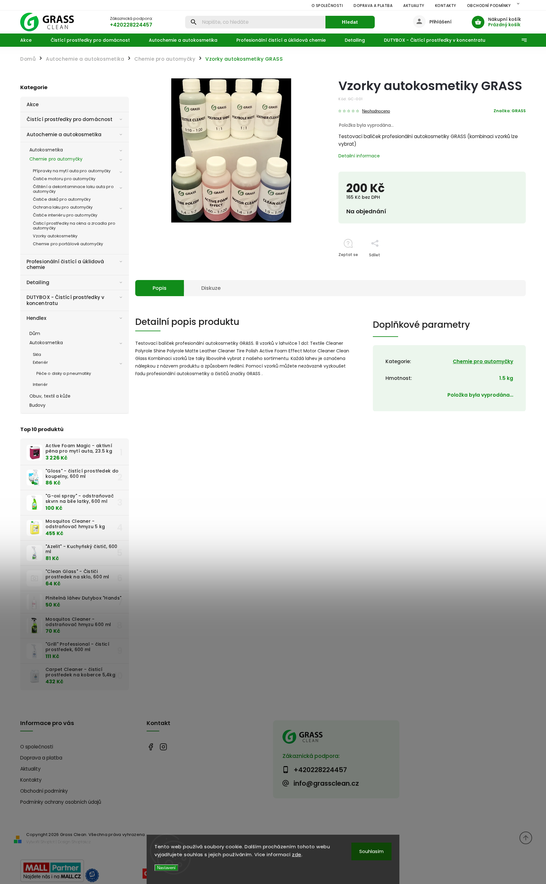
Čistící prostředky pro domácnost (69, 119)
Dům (34, 333)
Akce (33, 104)
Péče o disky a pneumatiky (63, 373)
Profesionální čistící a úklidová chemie (65, 264)
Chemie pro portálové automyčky (68, 244)
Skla (37, 354)
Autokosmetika (46, 150)
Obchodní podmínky (489, 5)
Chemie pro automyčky (55, 159)
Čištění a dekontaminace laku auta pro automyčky (73, 189)
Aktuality (413, 5)
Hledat (350, 22)
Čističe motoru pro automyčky (64, 178)
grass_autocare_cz (163, 747)
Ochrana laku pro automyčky (63, 207)
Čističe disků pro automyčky (62, 199)
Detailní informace (359, 156)
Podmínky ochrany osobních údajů (60, 802)
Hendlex (36, 318)
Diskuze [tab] (211, 288)
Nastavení (166, 867)
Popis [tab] (160, 288)
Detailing (38, 282)
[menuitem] (30, 40)
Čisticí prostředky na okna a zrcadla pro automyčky (74, 226)
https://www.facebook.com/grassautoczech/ (151, 747)
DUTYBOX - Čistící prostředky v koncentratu (65, 300)
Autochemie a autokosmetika (64, 134)
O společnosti (327, 5)
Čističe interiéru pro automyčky (65, 215)
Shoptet (48, 841)
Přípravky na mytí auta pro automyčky (72, 171)
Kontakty (445, 5)
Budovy (37, 405)
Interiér (40, 384)
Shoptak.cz (81, 841)
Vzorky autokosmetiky (55, 236)
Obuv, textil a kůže (49, 396)
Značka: (510, 110)
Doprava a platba (373, 5)
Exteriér (40, 362)
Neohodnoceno (376, 111)
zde (296, 854)
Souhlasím (371, 851)
